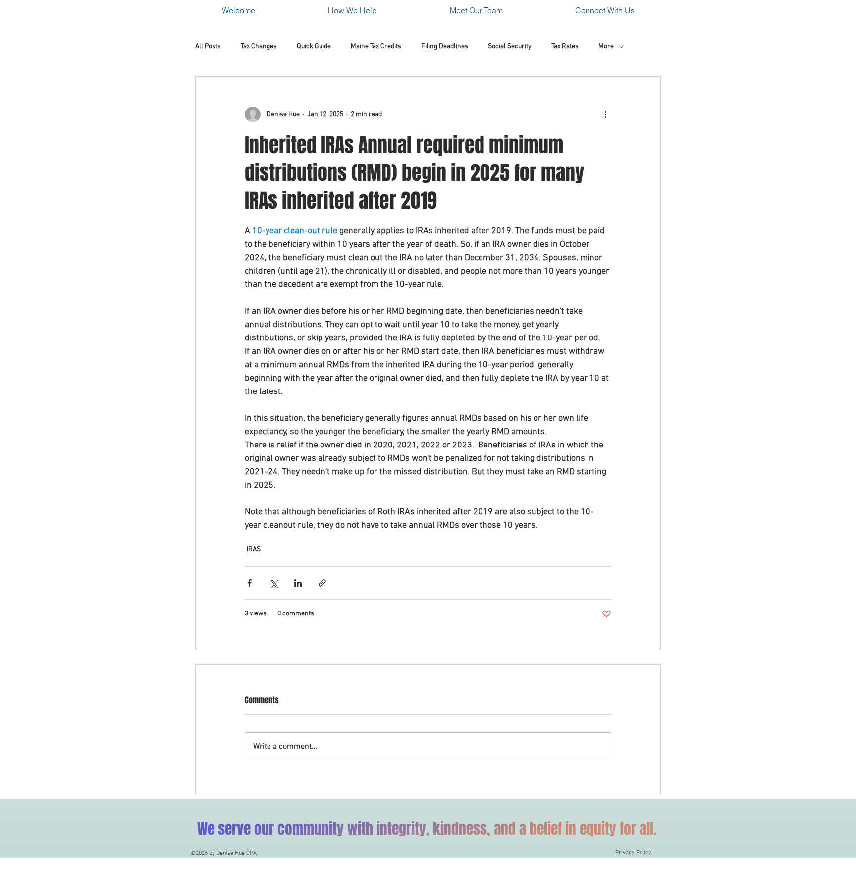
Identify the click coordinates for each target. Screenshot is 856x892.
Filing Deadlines (444, 46)
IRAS (254, 549)
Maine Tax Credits (376, 46)
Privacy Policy (633, 852)
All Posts (208, 46)
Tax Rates (565, 46)
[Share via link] (322, 583)
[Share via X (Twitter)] (273, 583)
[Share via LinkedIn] (298, 583)
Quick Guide (314, 46)
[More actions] (605, 114)
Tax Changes (259, 46)
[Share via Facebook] (249, 583)
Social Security (510, 46)
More (606, 46)
